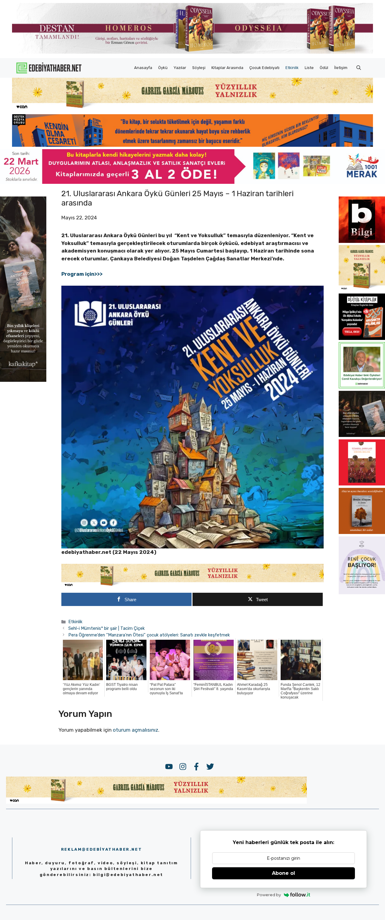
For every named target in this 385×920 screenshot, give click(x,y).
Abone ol (283, 873)
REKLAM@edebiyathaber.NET (101, 849)
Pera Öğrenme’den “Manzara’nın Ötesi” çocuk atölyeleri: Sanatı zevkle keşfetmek (149, 635)
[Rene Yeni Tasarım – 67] (362, 592)
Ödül (324, 67)
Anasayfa (143, 67)
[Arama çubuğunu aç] (358, 68)
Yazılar (180, 67)
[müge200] (362, 338)
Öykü (163, 67)
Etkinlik (292, 67)
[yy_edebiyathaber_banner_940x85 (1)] (192, 108)
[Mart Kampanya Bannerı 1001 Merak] (192, 182)
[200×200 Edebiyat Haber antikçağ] (362, 435)
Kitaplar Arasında (227, 67)
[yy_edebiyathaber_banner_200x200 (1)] (362, 290)
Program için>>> (82, 274)
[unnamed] (362, 241)
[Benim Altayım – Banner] (362, 532)
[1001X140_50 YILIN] (192, 52)
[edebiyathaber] (192, 145)
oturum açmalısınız (135, 730)
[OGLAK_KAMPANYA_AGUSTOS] (362, 484)
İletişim (340, 67)
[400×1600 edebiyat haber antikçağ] (23, 380)
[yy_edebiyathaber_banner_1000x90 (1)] (192, 586)
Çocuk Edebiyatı (264, 67)
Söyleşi (198, 67)
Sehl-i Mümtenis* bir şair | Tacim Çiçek (106, 628)
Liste (309, 67)
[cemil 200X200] (362, 387)
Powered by (269, 894)
